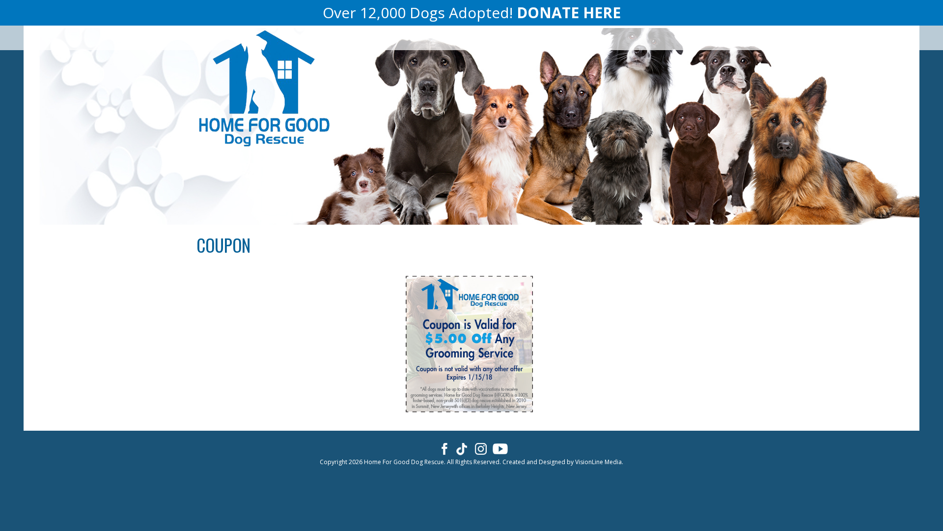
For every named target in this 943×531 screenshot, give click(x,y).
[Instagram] (481, 448)
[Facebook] (442, 448)
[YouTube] (500, 448)
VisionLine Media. (599, 462)
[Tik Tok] (462, 448)
